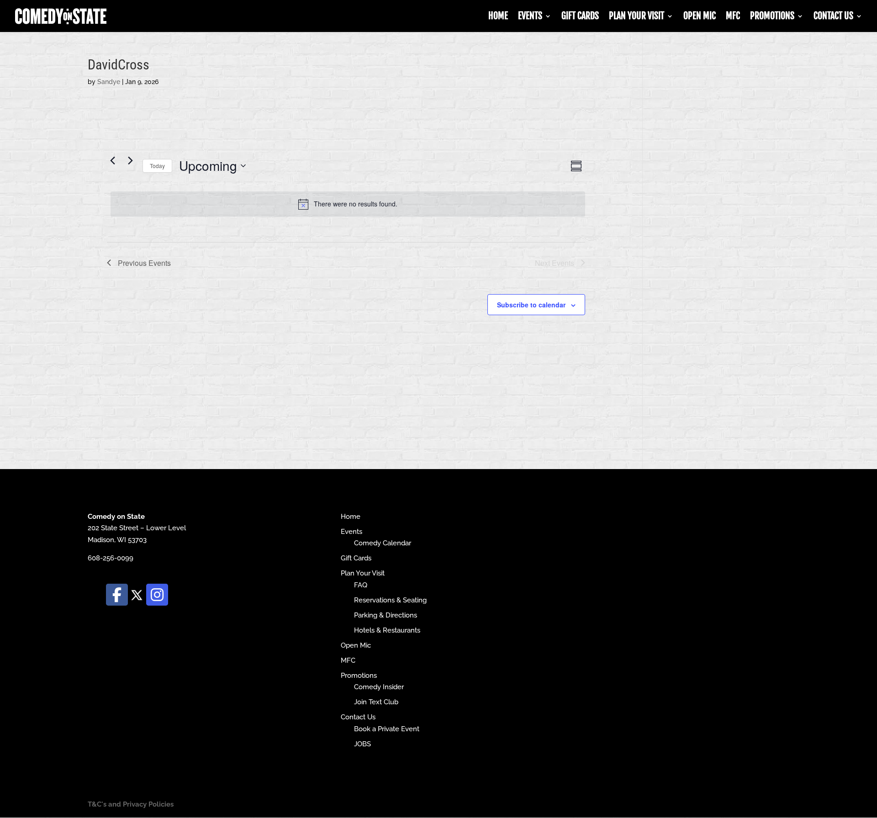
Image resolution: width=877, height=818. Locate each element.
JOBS (362, 744)
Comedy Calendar (382, 543)
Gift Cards (580, 17)
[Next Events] (130, 160)
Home (498, 17)
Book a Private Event (386, 729)
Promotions (772, 17)
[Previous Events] (112, 160)
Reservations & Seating (390, 600)
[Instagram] (157, 595)
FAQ (360, 585)
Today (157, 165)
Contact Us (833, 17)
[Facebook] (117, 595)
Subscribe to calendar (531, 304)
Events (530, 17)
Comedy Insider (379, 687)
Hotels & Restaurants (387, 630)
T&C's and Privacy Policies (131, 804)
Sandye (108, 81)
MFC (733, 17)
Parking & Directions (385, 615)
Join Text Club (376, 702)
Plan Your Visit (636, 17)
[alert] (348, 204)
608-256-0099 (110, 558)
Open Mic (699, 17)
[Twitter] (137, 594)
